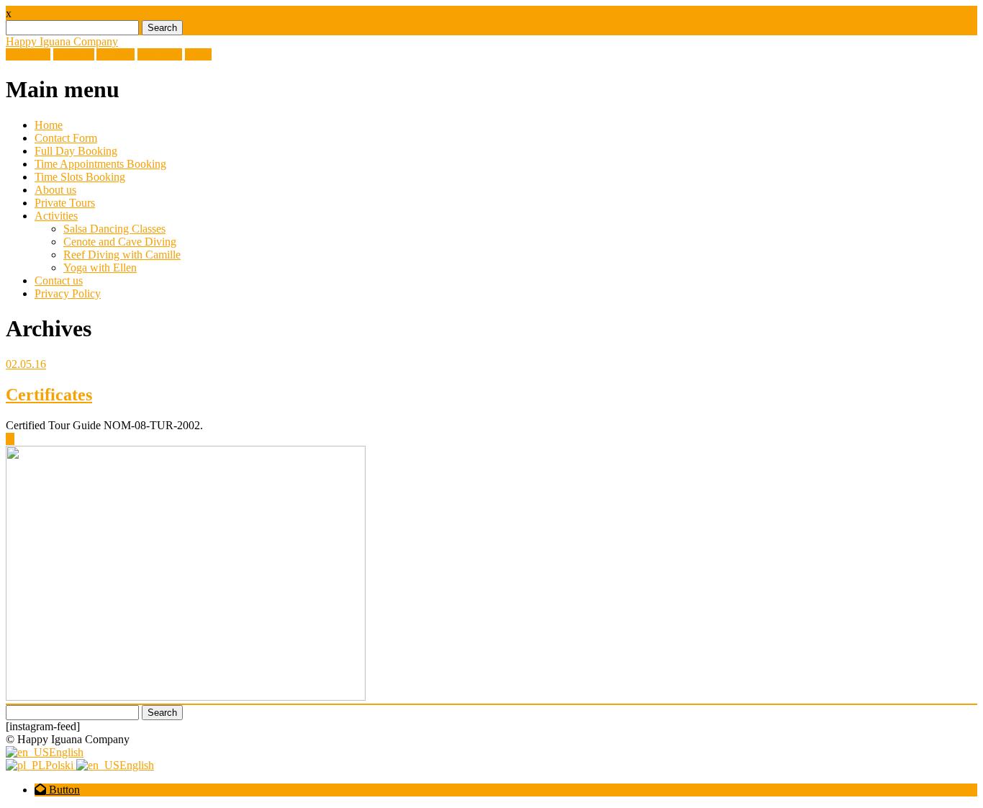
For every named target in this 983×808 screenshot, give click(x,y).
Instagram (159, 54)
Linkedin (73, 54)
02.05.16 (26, 364)
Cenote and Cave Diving (119, 241)
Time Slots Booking (80, 177)
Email (198, 54)
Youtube (115, 54)
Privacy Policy (68, 293)
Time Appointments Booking (100, 164)
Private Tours (65, 203)
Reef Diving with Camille (122, 254)
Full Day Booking (76, 151)
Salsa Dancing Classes (114, 229)
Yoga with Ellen (100, 267)
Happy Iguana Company (62, 41)
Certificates (49, 394)
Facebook (28, 54)
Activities (56, 216)
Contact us (59, 280)
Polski (60, 765)
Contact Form (66, 138)
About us (55, 190)
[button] (57, 790)
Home (49, 125)
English (66, 752)
